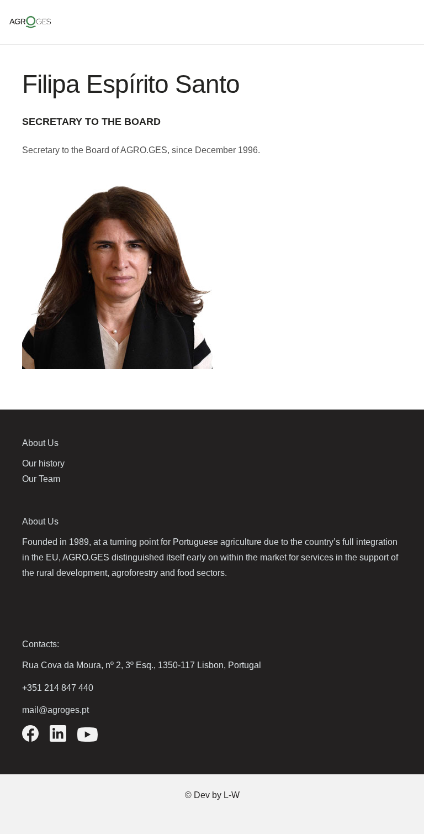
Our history (43, 463)
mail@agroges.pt (55, 710)
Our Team (41, 479)
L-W (232, 795)
